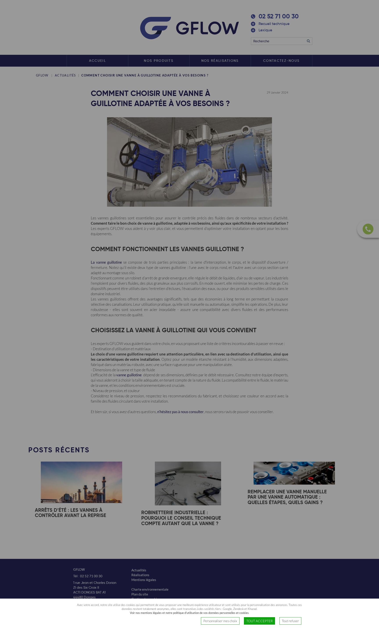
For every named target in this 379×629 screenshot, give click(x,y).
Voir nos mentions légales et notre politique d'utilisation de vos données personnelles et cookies (189, 613)
